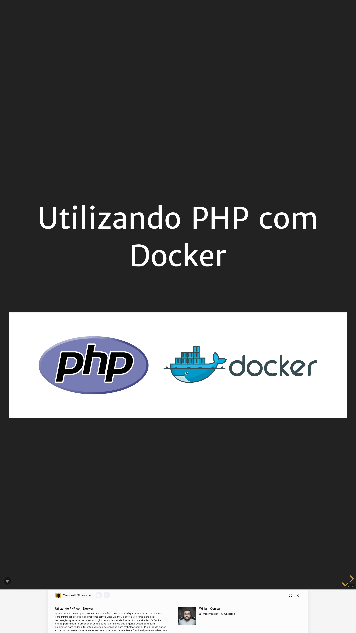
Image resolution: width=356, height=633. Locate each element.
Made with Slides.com (77, 595)
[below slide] (345, 586)
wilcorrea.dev (210, 613)
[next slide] (351, 578)
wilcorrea (229, 613)
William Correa (209, 608)
